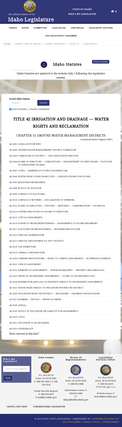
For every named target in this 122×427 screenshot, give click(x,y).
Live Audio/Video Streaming (61, 35)
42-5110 (13, 199)
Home (7, 44)
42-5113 (13, 217)
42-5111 (13, 205)
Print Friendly (101, 61)
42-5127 (13, 299)
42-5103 (13, 155)
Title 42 (74, 44)
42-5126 (13, 293)
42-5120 (13, 258)
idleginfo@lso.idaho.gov (75, 399)
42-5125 (13, 287)
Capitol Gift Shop (17, 406)
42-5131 (13, 322)
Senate (13, 28)
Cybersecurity (110, 422)
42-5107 (13, 182)
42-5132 (13, 328)
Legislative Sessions (101, 28)
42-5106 (13, 176)
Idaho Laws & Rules (28, 44)
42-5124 (13, 281)
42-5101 (13, 144)
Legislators (59, 28)
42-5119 (13, 252)
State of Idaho (82, 9)
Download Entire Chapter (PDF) (96, 139)
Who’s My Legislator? (82, 13)
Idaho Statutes (55, 44)
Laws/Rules (77, 28)
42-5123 (13, 275)
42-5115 (13, 229)
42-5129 (13, 311)
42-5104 (13, 161)
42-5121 (13, 264)
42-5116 (13, 235)
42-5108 (13, 188)
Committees (40, 28)
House (25, 28)
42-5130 (13, 316)
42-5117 (13, 240)
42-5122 (13, 270)
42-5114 (13, 223)
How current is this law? (24, 333)
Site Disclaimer (72, 422)
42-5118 (13, 246)
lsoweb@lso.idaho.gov (105, 396)
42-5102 (13, 149)
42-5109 (13, 194)
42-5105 (13, 170)
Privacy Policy (91, 422)
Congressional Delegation (49, 406)
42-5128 (13, 305)
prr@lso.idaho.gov (47, 397)
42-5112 (13, 211)
